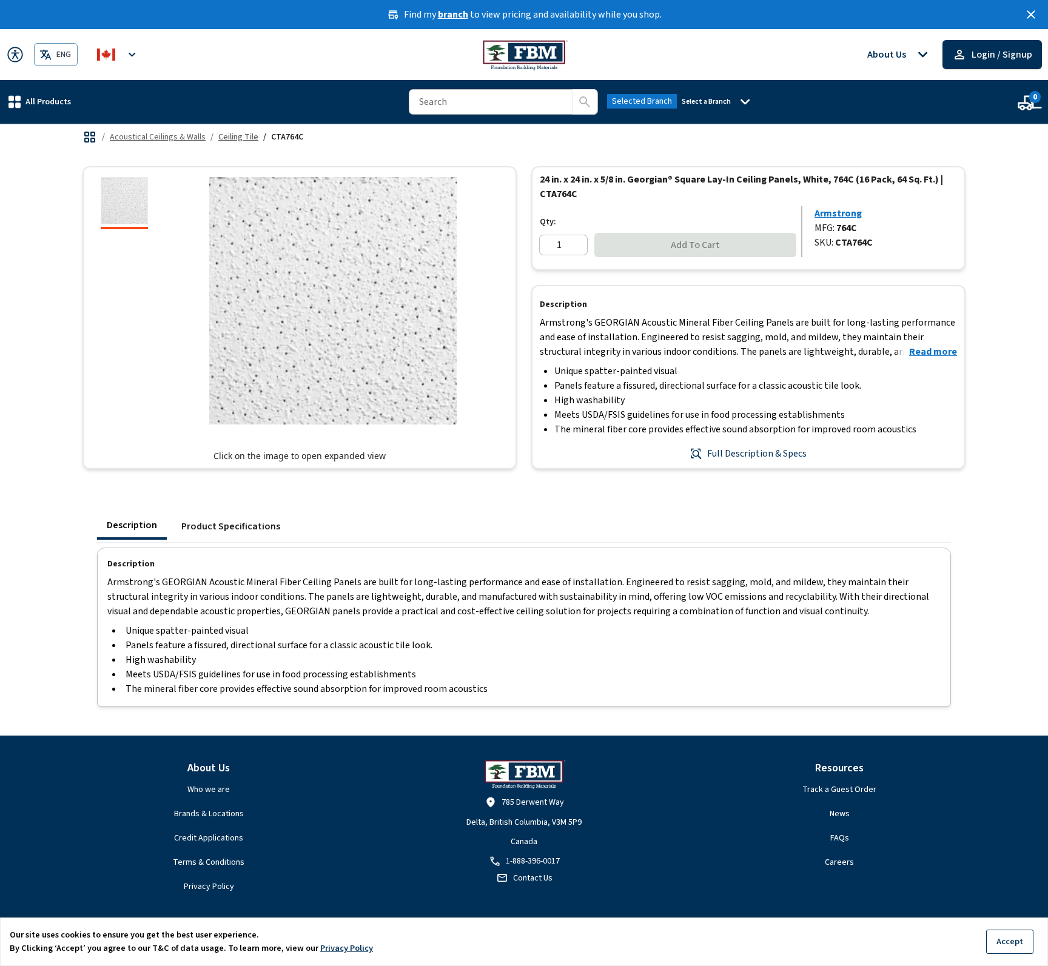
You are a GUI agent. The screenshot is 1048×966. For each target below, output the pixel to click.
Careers (839, 862)
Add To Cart (695, 245)
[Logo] (524, 54)
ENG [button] (63, 55)
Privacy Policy (209, 886)
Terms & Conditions (208, 862)
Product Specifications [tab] (230, 526)
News (840, 814)
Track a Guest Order (839, 789)
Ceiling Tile (238, 137)
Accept (1009, 941)
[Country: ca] (118, 54)
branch (453, 14)
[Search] (584, 102)
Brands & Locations (209, 814)
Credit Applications (208, 838)
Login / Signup (1002, 54)
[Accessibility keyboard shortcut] (15, 54)
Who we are (208, 789)
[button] (39, 101)
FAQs (839, 838)
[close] (1031, 14)
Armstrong (838, 213)
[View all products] (89, 137)
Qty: (548, 222)
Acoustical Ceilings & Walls (158, 137)
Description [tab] (132, 525)
